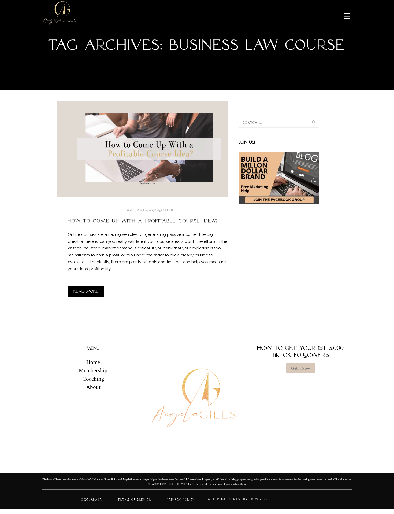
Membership (93, 370)
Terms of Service (134, 499)
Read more (86, 291)
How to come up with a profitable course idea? (143, 221)
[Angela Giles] (60, 15)
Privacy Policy (181, 499)
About (93, 387)
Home (93, 362)
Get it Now (300, 368)
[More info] (343, 15)
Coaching (93, 379)
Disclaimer (91, 499)
